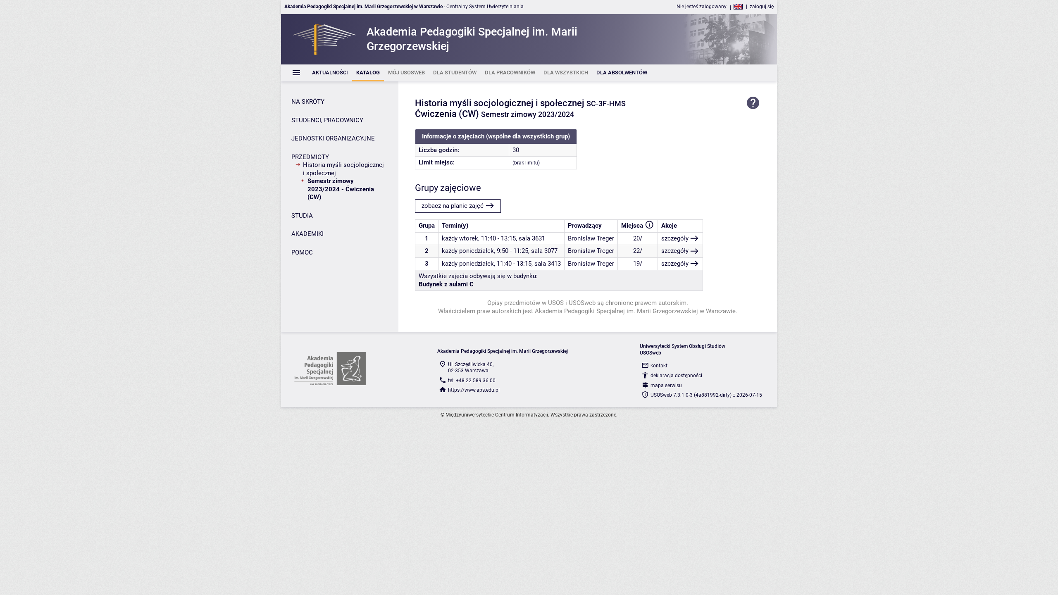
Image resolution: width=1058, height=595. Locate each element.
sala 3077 (544, 251)
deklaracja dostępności (676, 375)
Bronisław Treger (591, 238)
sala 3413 (547, 263)
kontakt (659, 366)
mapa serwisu (666, 385)
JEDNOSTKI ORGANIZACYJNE (333, 138)
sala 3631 (532, 238)
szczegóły (675, 238)
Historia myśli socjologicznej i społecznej (343, 169)
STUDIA (302, 215)
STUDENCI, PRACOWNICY (327, 120)
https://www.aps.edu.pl (474, 390)
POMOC (302, 252)
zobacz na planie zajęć (453, 205)
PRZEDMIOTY (310, 157)
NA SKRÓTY (307, 101)
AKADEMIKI (307, 234)
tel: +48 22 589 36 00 (472, 380)
